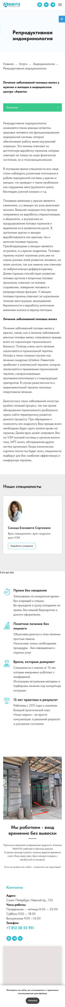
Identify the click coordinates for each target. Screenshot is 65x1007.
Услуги (23, 323)
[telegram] (52, 4)
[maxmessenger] (39, 4)
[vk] (46, 4)
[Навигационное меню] (60, 5)
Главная (8, 323)
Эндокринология (44, 323)
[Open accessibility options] (62, 19)
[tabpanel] (32, 552)
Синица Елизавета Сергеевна (29, 787)
